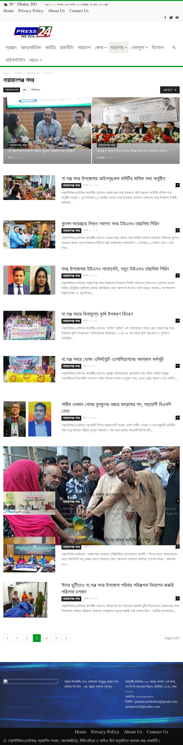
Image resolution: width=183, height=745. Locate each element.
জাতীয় (51, 47)
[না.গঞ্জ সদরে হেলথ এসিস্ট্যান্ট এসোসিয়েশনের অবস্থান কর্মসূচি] (29, 369)
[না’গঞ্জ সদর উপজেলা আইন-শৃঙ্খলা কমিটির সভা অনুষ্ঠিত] (47, 123)
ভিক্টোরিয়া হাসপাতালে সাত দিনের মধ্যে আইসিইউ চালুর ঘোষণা (112, 540)
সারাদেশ (84, 47)
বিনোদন (158, 47)
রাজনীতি (66, 47)
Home (8, 10)
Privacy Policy (31, 10)
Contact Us (79, 10)
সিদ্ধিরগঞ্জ (35, 89)
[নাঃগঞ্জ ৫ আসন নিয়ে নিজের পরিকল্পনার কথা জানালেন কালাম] (136, 120)
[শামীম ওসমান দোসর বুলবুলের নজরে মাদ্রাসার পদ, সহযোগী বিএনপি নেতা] (27, 419)
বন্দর (24, 89)
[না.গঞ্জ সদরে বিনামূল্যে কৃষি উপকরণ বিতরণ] (29, 325)
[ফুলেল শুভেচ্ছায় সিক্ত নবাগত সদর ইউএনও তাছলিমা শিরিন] (29, 234)
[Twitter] (171, 17)
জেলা (99, 47)
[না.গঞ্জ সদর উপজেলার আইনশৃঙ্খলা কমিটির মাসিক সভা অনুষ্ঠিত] (29, 187)
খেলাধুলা (137, 47)
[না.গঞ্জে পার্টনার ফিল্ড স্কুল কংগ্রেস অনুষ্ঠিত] (29, 503)
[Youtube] (177, 17)
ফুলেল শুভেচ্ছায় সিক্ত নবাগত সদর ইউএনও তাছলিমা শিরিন (110, 224)
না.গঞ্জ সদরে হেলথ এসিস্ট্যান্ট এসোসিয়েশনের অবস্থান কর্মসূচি (112, 359)
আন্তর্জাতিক (31, 47)
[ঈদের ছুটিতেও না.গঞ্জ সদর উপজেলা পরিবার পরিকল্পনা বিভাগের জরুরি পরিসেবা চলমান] (25, 600)
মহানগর (117, 47)
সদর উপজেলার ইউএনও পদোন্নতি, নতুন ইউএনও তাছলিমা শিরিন (115, 269)
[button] (174, 47)
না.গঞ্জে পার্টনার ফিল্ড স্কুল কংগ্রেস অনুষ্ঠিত (97, 495)
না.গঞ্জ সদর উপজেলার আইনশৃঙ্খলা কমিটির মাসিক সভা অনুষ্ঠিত (113, 178)
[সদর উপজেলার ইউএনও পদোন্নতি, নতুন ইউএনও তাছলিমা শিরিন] (29, 280)
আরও (34, 60)
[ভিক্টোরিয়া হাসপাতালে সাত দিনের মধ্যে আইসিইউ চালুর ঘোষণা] (29, 554)
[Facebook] (165, 17)
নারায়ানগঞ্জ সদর (33, 73)
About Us (56, 10)
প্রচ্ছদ (10, 47)
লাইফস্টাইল (15, 60)
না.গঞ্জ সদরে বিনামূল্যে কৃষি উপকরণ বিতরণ (97, 314)
